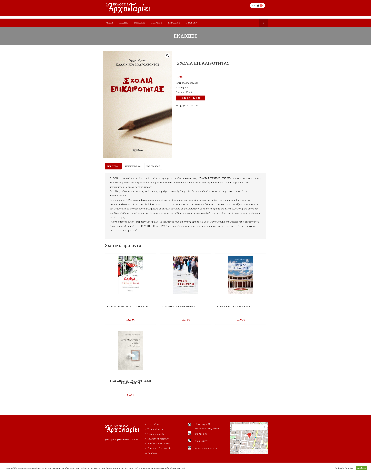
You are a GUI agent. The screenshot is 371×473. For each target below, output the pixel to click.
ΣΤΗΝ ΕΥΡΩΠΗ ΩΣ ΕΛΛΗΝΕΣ (233, 306)
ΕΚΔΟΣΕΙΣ (123, 22)
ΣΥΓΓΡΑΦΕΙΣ (139, 22)
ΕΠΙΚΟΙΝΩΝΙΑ (191, 22)
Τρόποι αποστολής (157, 434)
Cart (254, 5)
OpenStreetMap (249, 451)
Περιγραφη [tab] (113, 166)
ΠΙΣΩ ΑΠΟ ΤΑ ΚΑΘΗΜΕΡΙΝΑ (178, 306)
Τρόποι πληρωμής (156, 429)
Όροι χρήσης (154, 424)
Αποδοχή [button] (361, 468)
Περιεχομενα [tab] (133, 166)
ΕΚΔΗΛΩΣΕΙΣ (156, 22)
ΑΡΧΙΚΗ (109, 22)
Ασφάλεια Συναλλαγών (159, 443)
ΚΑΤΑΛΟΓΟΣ (174, 22)
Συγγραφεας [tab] (153, 166)
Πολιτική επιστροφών (158, 438)
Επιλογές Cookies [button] (344, 468)
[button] (167, 55)
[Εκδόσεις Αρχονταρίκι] (128, 8)
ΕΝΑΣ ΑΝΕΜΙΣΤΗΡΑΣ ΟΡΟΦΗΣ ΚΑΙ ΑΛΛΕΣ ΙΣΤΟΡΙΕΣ (130, 382)
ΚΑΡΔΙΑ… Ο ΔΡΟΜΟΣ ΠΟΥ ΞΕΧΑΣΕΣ (127, 306)
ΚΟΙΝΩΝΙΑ (192, 105)
